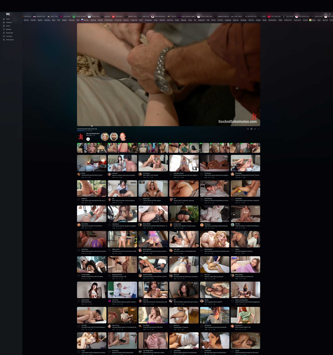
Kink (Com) (89, 123)
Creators (11, 346)
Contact (4, 346)
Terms (12, 347)
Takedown (12, 344)
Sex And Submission (93, 121)
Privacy (4, 348)
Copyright (5, 344)
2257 (9, 348)
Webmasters (6, 347)
